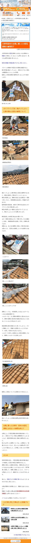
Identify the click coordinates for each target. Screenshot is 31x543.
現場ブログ (10, 18)
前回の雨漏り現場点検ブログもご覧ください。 (15, 63)
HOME (3, 18)
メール (4, 498)
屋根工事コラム (18, 479)
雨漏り (4, 55)
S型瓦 (11, 53)
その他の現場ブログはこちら (22, 535)
